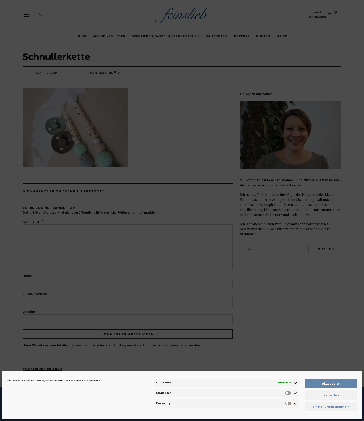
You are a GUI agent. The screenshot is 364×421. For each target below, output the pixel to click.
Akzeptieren (331, 383)
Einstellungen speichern (331, 406)
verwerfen (331, 395)
